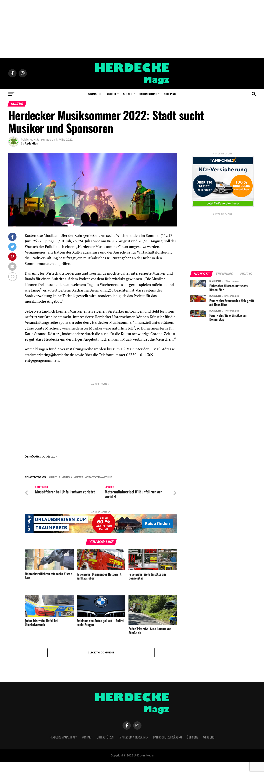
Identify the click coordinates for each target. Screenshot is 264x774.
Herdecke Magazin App (63, 737)
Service (128, 94)
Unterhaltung (148, 94)
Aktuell (111, 94)
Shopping (170, 94)
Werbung (208, 737)
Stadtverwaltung (99, 477)
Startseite (94, 94)
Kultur (55, 477)
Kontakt (87, 737)
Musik (68, 477)
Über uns (192, 737)
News (79, 477)
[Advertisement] (132, 29)
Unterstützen (105, 737)
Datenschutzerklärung (167, 737)
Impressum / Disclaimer (133, 737)
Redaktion (31, 143)
